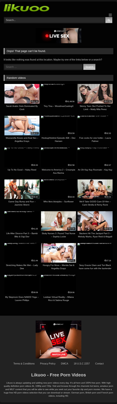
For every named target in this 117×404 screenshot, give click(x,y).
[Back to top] (107, 395)
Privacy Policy (47, 363)
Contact (99, 363)
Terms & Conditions (24, 363)
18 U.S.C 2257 (82, 363)
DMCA (64, 363)
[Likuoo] (58, 8)
